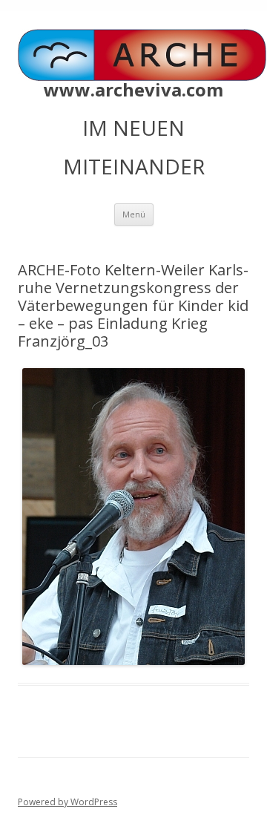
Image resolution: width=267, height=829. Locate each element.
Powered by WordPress (67, 802)
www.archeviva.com (133, 90)
